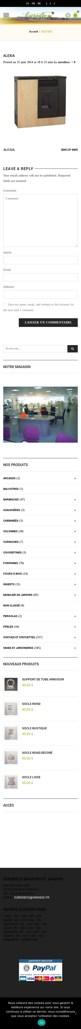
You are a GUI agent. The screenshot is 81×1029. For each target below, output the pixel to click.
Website (8, 287)
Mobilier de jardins (17, 595)
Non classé (11, 605)
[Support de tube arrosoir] (11, 684)
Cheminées (10, 521)
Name (7, 252)
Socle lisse (31, 777)
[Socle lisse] (11, 782)
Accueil (33, 31)
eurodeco (64, 62)
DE (39, 3)
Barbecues (11, 499)
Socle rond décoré (37, 753)
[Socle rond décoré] (11, 757)
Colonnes (10, 531)
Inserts (8, 584)
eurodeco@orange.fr (31, 897)
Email (7, 270)
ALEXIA (9, 55)
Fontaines (10, 563)
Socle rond (31, 704)
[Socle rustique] (11, 733)
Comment (9, 190)
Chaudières (11, 510)
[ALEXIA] (40, 101)
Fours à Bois (12, 574)
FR (33, 3)
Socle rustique (34, 728)
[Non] (75, 1013)
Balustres (11, 489)
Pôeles (8, 627)
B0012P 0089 (69, 149)
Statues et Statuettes (19, 637)
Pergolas (10, 616)
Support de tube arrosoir (43, 679)
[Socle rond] (11, 709)
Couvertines (12, 552)
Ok (42, 1022)
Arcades (9, 478)
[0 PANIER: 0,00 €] (76, 17)
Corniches (11, 542)
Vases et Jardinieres (18, 648)
